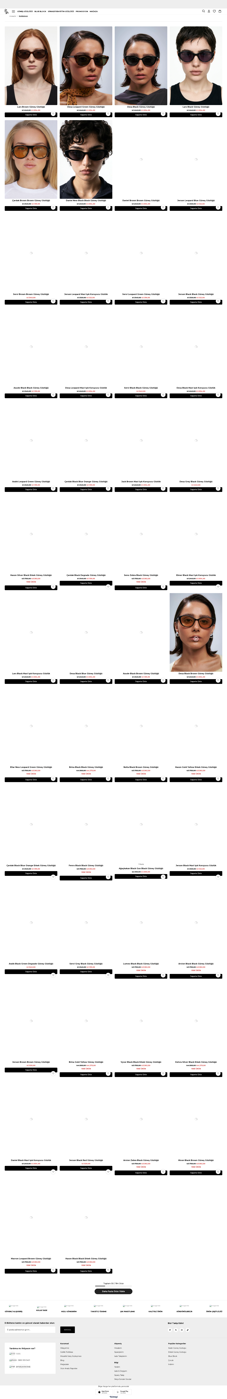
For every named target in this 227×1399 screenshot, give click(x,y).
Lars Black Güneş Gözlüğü (196, 107)
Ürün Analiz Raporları (68, 1368)
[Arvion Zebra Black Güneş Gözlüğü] (141, 1119)
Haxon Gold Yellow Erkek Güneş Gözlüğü (196, 767)
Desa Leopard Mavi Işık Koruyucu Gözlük (86, 388)
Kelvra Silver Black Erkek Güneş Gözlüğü (196, 1062)
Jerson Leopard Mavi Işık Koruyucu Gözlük (86, 294)
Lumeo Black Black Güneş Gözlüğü (141, 964)
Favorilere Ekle (53, 113)
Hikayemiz (64, 1348)
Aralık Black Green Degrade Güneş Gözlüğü (31, 964)
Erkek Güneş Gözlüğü (177, 1352)
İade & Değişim (120, 1371)
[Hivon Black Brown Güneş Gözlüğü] (196, 1119)
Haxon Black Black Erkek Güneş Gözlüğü (86, 1259)
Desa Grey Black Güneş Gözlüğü (196, 481)
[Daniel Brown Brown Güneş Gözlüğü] (141, 159)
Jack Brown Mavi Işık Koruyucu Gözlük (141, 481)
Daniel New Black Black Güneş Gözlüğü (86, 200)
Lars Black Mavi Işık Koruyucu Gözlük (31, 673)
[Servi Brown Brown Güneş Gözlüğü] (31, 253)
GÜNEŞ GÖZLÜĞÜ (25, 11)
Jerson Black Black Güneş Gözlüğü (196, 294)
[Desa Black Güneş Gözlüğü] (141, 65)
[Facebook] (170, 1330)
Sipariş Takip (119, 1375)
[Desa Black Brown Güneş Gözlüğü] (196, 632)
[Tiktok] (188, 1330)
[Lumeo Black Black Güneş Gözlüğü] (141, 922)
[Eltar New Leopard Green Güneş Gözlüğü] (31, 726)
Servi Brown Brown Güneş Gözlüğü (31, 294)
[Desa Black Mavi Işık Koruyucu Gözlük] (196, 347)
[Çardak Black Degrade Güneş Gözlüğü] (86, 534)
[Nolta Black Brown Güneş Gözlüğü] (141, 726)
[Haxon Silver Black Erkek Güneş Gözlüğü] (31, 534)
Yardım (117, 1367)
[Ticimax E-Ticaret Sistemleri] (113, 1397)
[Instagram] (182, 1330)
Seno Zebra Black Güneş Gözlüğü (141, 575)
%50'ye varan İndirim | (113, 1)
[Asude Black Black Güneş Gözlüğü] (31, 347)
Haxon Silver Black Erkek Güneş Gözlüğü (31, 575)
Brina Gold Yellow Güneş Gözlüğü (86, 1062)
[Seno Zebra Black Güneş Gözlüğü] (141, 534)
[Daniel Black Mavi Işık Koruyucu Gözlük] (31, 1119)
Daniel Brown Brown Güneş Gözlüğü (141, 200)
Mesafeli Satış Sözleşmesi (70, 1356)
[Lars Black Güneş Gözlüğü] (196, 65)
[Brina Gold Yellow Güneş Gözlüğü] (86, 1021)
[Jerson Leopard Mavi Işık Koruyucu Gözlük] (86, 253)
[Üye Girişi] (209, 11)
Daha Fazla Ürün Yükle (113, 1291)
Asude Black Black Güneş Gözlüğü (31, 388)
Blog (62, 1360)
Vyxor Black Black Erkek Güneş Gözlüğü (141, 1062)
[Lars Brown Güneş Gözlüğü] (31, 65)
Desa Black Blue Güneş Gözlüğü (86, 673)
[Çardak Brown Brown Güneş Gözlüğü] (31, 159)
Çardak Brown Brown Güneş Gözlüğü (31, 200)
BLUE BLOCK (40, 11)
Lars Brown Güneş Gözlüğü (31, 107)
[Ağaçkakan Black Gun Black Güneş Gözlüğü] (141, 824)
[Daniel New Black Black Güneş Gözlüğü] (86, 159)
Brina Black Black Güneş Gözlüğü (86, 767)
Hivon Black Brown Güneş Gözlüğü (196, 1160)
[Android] (123, 1392)
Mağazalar (64, 1364)
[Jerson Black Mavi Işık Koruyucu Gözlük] (196, 824)
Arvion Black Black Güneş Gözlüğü (196, 964)
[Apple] (104, 1392)
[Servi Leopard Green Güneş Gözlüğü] (141, 253)
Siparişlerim (119, 1352)
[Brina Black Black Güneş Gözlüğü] (86, 726)
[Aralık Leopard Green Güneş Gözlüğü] (31, 440)
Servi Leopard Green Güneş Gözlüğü (141, 294)
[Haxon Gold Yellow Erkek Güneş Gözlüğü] (196, 726)
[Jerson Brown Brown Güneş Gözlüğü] (31, 1021)
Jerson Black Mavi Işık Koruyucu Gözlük (196, 865)
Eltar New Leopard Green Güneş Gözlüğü (31, 767)
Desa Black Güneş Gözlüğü (141, 107)
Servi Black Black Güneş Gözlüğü (141, 388)
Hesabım (118, 1348)
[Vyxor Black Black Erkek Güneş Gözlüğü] (141, 1021)
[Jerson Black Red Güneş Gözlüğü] (86, 1119)
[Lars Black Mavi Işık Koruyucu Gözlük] (31, 632)
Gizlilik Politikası (66, 1352)
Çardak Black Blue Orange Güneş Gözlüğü (86, 481)
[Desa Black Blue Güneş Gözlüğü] (86, 632)
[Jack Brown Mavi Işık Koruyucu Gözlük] (141, 440)
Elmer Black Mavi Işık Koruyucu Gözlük (196, 575)
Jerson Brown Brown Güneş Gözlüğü (31, 1062)
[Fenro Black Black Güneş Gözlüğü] (86, 824)
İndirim (171, 1364)
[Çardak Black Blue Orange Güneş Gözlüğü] (86, 440)
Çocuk (170, 1360)
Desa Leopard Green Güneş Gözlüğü (86, 107)
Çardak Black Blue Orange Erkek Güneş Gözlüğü (31, 865)
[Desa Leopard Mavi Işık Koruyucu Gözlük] (86, 347)
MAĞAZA (94, 11)
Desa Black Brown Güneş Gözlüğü (196, 673)
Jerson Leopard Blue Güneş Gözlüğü (196, 200)
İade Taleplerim (120, 1356)
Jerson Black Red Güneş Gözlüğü (86, 1160)
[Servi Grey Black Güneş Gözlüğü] (86, 922)
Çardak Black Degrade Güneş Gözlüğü (86, 575)
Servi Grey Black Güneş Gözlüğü (86, 964)
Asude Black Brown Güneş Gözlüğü (141, 673)
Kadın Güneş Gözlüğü (177, 1348)
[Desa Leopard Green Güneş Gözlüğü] (86, 65)
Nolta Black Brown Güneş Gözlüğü (141, 767)
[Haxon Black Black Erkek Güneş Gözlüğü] (86, 1217)
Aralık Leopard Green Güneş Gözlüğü (31, 481)
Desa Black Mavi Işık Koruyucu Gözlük (196, 388)
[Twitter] (176, 1330)
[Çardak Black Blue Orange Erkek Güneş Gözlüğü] (31, 824)
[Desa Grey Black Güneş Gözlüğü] (196, 440)
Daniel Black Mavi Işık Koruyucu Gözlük (31, 1160)
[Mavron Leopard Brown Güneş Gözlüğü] (31, 1217)
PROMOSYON (82, 11)
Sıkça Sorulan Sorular (122, 1379)
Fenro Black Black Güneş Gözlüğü (86, 865)
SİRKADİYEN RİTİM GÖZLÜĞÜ (61, 11)
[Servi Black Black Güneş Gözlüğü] (141, 347)
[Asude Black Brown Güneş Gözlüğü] (141, 632)
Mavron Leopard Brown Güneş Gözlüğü (31, 1259)
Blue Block (172, 1356)
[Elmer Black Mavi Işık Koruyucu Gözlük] (196, 534)
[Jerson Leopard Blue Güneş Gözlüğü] (196, 159)
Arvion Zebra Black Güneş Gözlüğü (141, 1160)
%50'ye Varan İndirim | (113, 5)
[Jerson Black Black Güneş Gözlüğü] (196, 253)
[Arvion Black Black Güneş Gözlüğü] (196, 922)
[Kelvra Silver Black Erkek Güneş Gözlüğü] (196, 1021)
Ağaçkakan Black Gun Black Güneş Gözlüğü (141, 868)
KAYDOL (67, 1330)
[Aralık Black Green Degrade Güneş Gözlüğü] (31, 922)
